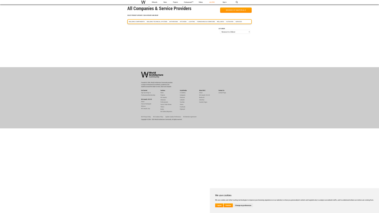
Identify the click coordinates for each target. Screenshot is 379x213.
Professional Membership (148, 95)
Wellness (220, 21)
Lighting (192, 21)
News (162, 92)
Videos (162, 107)
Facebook (182, 107)
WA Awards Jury (145, 108)
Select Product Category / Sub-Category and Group (142, 15)
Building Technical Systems (157, 21)
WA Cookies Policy (158, 117)
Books (162, 109)
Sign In (149, 92)
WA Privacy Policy (146, 117)
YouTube (182, 102)
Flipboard (182, 109)
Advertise (201, 100)
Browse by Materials (236, 10)
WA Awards (163, 97)
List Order (222, 28)
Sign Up (143, 92)
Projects (162, 95)
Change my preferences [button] (243, 205)
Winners (143, 106)
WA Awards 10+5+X (204, 95)
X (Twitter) (182, 92)
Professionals (164, 102)
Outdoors (229, 21)
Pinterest (182, 97)
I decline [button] (228, 205)
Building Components (137, 21)
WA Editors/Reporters (166, 111)
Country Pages (203, 102)
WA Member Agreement (189, 117)
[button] (237, 2)
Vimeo (181, 104)
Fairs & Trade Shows (165, 104)
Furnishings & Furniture (206, 21)
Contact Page (222, 92)
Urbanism (163, 100)
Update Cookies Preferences (173, 117)
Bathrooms (173, 21)
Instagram (182, 95)
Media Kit (201, 97)
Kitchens (183, 21)
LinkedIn (182, 100)
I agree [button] (219, 205)
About (142, 101)
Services (238, 21)
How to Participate (146, 104)
